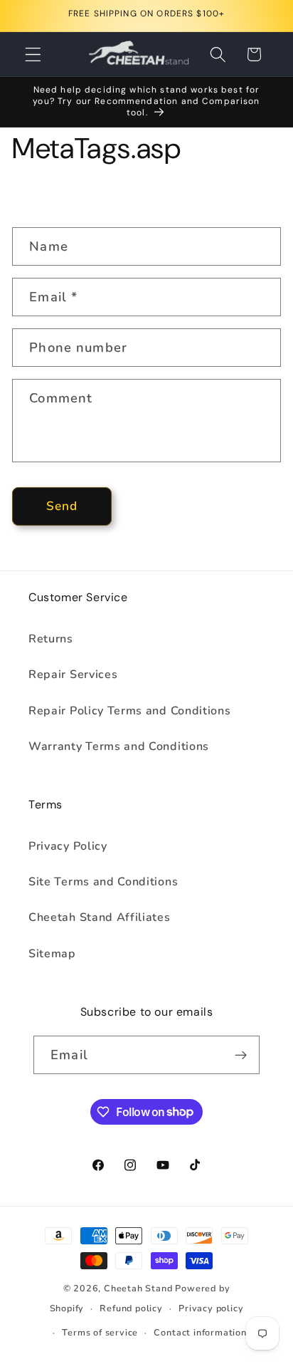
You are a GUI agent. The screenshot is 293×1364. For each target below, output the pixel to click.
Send (62, 506)
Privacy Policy (67, 846)
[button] (33, 54)
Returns (50, 639)
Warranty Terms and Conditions (118, 746)
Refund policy (131, 1308)
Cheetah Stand (139, 1288)
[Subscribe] (241, 1055)
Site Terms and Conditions (103, 882)
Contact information (200, 1332)
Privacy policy (211, 1308)
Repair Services (72, 674)
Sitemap (52, 954)
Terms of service (100, 1332)
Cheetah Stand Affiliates (99, 917)
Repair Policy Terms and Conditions (129, 711)
